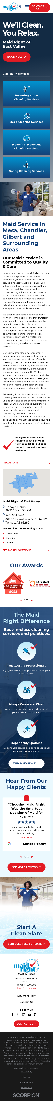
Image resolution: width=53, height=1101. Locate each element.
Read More (26, 837)
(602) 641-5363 (26, 974)
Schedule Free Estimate (25, 944)
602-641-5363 (15, 515)
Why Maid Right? (25, 763)
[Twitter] (18, 1014)
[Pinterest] (34, 1014)
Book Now (14, 56)
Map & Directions (26, 988)
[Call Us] (20, 6)
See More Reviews (25, 867)
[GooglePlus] (40, 1014)
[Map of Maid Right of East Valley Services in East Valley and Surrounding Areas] (26, 482)
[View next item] (32, 600)
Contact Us (38, 7)
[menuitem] (26, 1072)
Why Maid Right (26, 995)
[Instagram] (23, 1014)
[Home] (10, 6)
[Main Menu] (27, 7)
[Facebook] (12, 1014)
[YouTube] (29, 1014)
